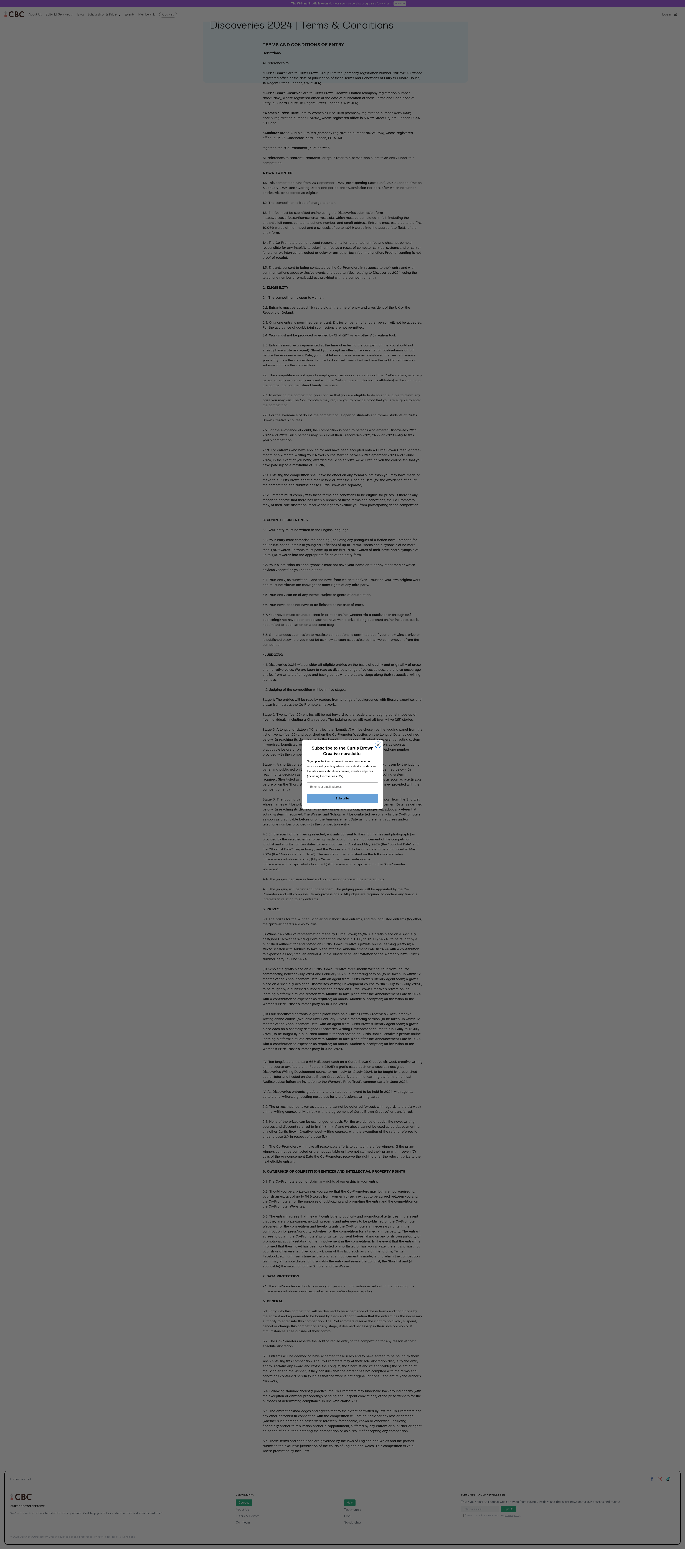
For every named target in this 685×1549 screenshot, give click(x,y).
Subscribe (342, 798)
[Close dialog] (378, 745)
